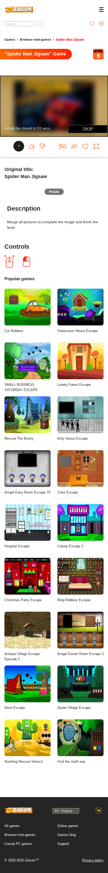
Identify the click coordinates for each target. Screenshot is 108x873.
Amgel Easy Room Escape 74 (27, 492)
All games (12, 826)
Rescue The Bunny (19, 438)
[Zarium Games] (18, 9)
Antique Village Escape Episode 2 (22, 656)
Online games (67, 826)
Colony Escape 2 (70, 546)
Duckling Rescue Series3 (23, 761)
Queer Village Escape (73, 708)
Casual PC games (18, 844)
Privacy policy (93, 860)
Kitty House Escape (72, 438)
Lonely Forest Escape (74, 385)
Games (9, 39)
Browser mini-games (35, 39)
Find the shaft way (71, 761)
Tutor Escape (67, 492)
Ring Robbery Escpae (73, 600)
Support (63, 844)
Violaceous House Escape (77, 331)
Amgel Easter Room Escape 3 (80, 654)
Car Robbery (13, 331)
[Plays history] (101, 23)
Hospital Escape (16, 546)
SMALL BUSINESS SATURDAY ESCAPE (21, 387)
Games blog (66, 835)
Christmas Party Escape (23, 600)
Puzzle (54, 192)
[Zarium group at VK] (98, 810)
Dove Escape (14, 708)
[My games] (92, 23)
